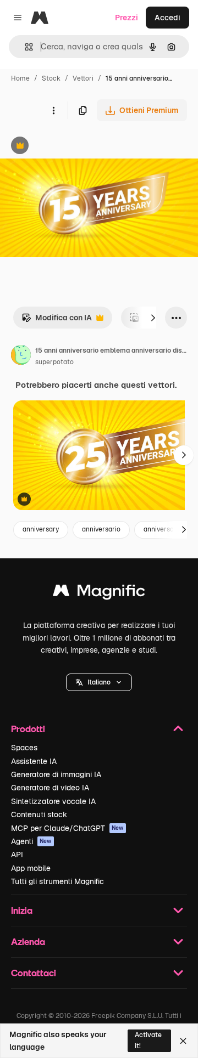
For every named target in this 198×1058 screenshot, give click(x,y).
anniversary (41, 529)
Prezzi (126, 17)
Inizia (21, 910)
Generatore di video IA (50, 788)
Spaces (24, 748)
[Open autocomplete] (24, 47)
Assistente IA (34, 761)
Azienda (28, 941)
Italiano (99, 682)
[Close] (183, 1041)
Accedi (167, 17)
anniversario (101, 529)
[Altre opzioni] (53, 110)
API (17, 854)
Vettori (83, 78)
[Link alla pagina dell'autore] (21, 356)
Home (20, 78)
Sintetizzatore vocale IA (53, 801)
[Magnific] (99, 593)
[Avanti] (153, 318)
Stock (51, 78)
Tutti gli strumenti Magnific (57, 881)
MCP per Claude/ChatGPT (67, 828)
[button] (99, 682)
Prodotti (28, 728)
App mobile (31, 868)
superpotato (54, 362)
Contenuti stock (39, 814)
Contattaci (33, 972)
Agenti (31, 841)
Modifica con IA (56, 321)
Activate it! (148, 1040)
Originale (72, 147)
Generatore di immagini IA (56, 774)
